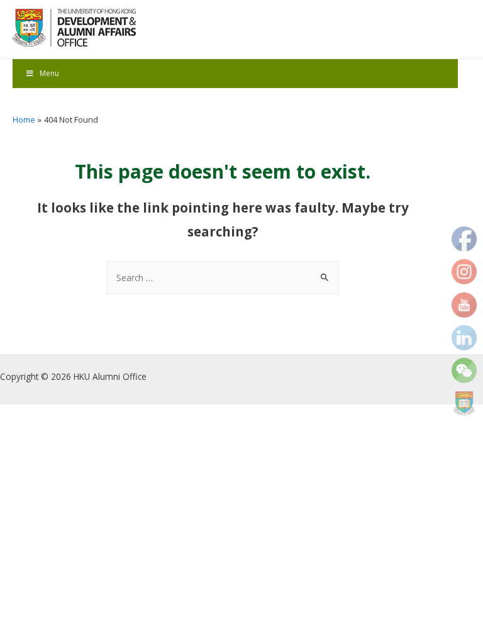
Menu (49, 73)
